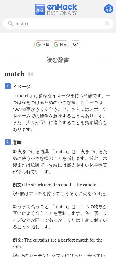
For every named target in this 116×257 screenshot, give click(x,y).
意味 (45, 44)
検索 (63, 44)
